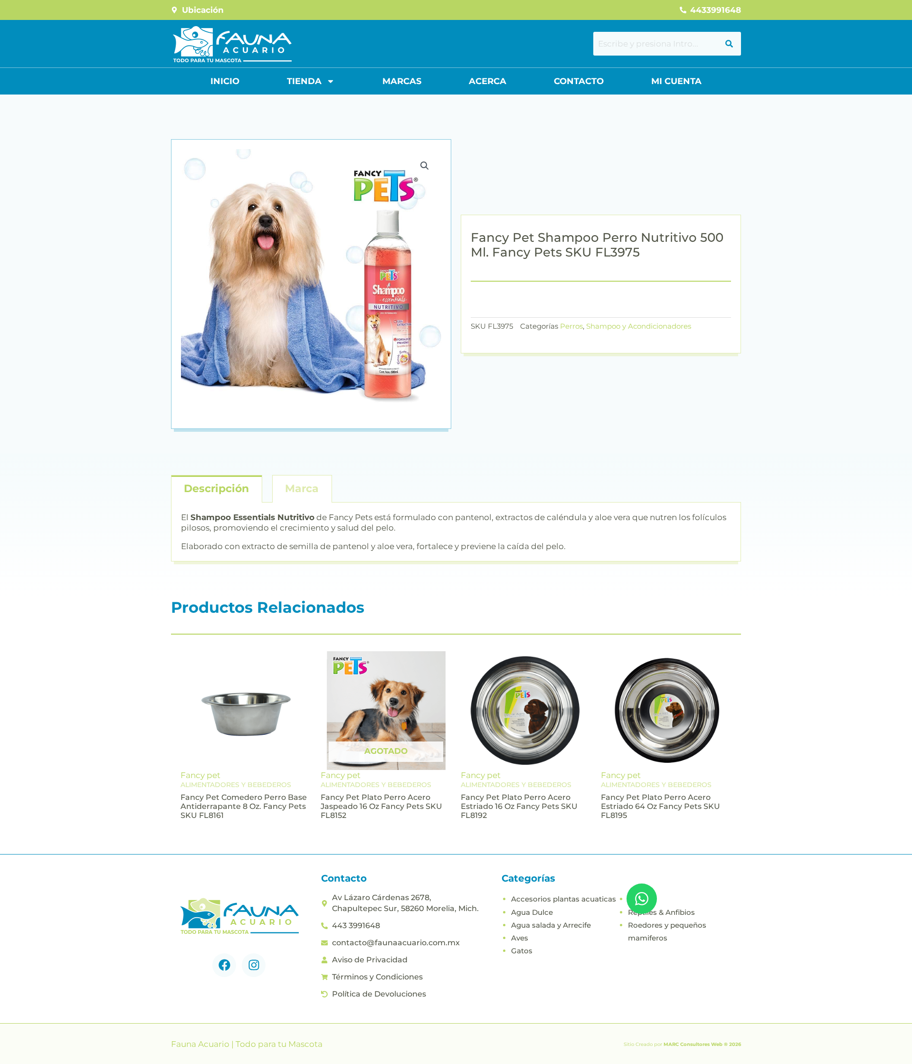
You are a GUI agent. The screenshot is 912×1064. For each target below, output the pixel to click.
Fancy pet (200, 775)
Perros (571, 326)
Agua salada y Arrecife (551, 925)
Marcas (401, 81)
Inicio (224, 81)
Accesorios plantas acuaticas (563, 898)
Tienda (304, 81)
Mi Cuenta (676, 81)
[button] (424, 165)
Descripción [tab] (216, 488)
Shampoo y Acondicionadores (638, 326)
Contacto (579, 81)
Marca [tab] (302, 488)
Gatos (521, 950)
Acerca (487, 81)
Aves (519, 937)
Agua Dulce (532, 912)
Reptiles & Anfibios (661, 912)
